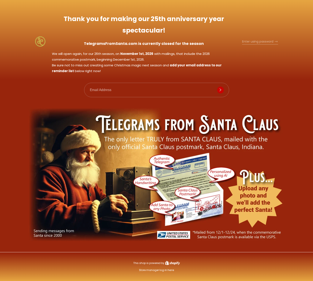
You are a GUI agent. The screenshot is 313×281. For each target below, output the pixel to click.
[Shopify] (172, 263)
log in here (166, 270)
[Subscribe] (220, 90)
